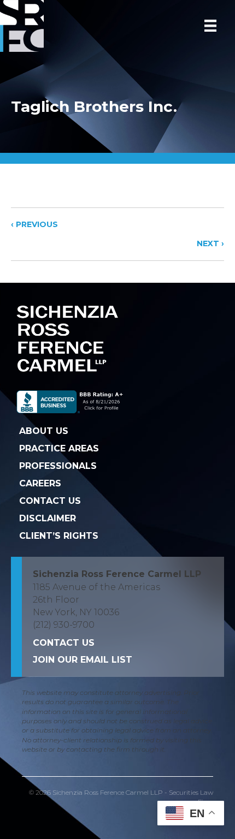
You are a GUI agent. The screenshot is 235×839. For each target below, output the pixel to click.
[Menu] (210, 25)
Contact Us (50, 501)
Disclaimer (47, 518)
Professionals (58, 466)
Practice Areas (59, 448)
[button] (82, 659)
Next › (210, 243)
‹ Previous (34, 224)
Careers (40, 483)
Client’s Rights (58, 536)
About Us (43, 431)
